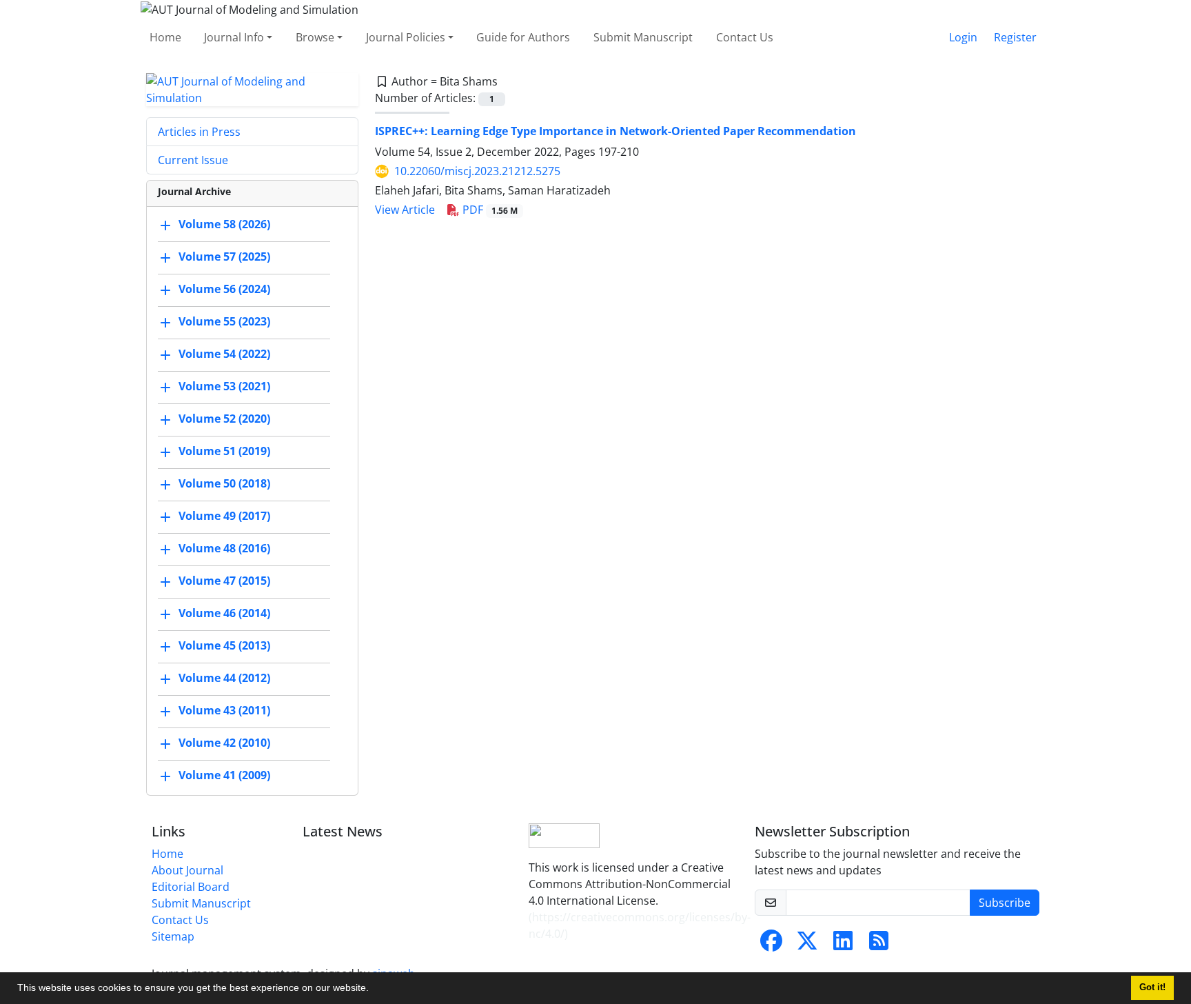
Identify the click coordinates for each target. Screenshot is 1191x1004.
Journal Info (234, 37)
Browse (315, 37)
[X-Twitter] (807, 944)
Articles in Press (199, 131)
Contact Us (744, 37)
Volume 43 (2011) (224, 710)
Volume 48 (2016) (224, 548)
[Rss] (878, 944)
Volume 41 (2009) (224, 775)
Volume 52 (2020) (224, 418)
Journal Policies (405, 37)
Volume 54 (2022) (224, 353)
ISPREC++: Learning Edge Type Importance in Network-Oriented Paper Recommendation (615, 131)
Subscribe (1004, 902)
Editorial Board (191, 886)
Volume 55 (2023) (224, 321)
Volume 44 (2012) (224, 677)
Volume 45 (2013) (224, 645)
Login (963, 37)
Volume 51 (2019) (224, 451)
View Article (405, 209)
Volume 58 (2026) (224, 224)
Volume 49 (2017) (224, 515)
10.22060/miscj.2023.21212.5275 (477, 171)
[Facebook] (771, 944)
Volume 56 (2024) (224, 289)
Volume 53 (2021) (224, 386)
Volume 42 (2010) (224, 742)
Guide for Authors (523, 37)
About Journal (187, 870)
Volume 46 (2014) (224, 613)
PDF (489, 209)
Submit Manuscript (643, 37)
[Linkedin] (842, 944)
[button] (373, 989)
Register (1015, 37)
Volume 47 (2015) (224, 580)
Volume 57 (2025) (224, 256)
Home (165, 37)
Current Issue (193, 160)
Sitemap (173, 936)
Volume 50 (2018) (224, 483)
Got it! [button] (1152, 987)
